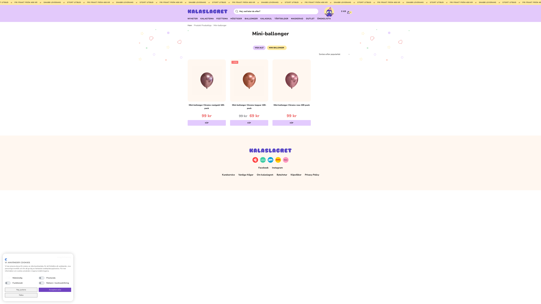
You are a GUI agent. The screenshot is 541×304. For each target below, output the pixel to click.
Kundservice (228, 174)
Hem (190, 25)
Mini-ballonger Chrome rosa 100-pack (292, 105)
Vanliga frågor (245, 174)
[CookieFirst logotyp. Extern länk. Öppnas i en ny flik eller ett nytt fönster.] (6, 259)
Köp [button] (207, 123)
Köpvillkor (296, 174)
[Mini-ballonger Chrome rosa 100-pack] (291, 80)
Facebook (263, 167)
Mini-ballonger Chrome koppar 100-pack (249, 107)
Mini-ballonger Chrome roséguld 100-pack (207, 107)
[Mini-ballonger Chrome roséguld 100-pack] (207, 80)
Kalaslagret (208, 11)
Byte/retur (282, 174)
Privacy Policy (312, 174)
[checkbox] (8, 278)
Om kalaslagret (265, 174)
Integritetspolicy (64, 257)
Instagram (277, 167)
